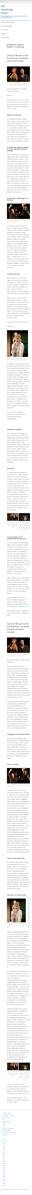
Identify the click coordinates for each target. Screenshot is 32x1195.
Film (3, 1119)
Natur (4, 1126)
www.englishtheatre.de (22, 606)
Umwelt (4, 1135)
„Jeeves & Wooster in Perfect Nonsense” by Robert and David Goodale (18, 58)
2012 (3, 1170)
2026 (3, 1139)
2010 (3, 1174)
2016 (3, 1161)
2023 (3, 1146)
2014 (3, 1166)
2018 (3, 1157)
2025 (3, 1141)
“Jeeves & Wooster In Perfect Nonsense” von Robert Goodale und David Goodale (18, 627)
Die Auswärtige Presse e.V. (7, 1189)
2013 (3, 1168)
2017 (3, 1159)
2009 (3, 1177)
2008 (3, 1179)
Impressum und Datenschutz (22, 1189)
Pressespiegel (6, 1130)
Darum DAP (4, 30)
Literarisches (6, 1122)
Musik (4, 1124)
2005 (3, 1185)
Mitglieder (4, 34)
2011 (3, 1172)
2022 (3, 1148)
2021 (3, 1150)
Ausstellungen (6, 1113)
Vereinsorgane (5, 37)
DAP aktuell (5, 1117)
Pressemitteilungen (6, 26)
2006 (3, 1183)
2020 (3, 1152)
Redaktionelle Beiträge (7, 22)
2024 (3, 1144)
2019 (3, 1155)
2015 (3, 1163)
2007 (3, 1181)
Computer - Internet (8, 1115)
